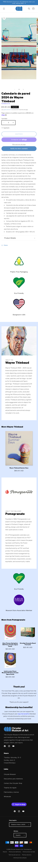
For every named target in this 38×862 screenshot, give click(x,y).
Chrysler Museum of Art (17, 849)
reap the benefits (23, 714)
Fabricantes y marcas (11, 792)
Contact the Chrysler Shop (13, 783)
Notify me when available (19, 148)
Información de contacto (20, 857)
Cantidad (4, 118)
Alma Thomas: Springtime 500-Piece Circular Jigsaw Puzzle (10, 644)
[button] (4, 8)
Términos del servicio (14, 855)
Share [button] (6, 245)
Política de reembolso (15, 851)
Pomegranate (5, 103)
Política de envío (26, 855)
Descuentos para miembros (13, 779)
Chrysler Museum (10, 774)
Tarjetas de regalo (10, 787)
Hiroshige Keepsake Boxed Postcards (28, 643)
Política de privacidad (29, 851)
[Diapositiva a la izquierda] (15, 89)
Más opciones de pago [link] (19, 144)
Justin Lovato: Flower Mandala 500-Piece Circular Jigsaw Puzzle (10, 672)
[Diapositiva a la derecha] (23, 89)
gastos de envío (7, 109)
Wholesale (7, 796)
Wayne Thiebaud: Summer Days (19, 468)
